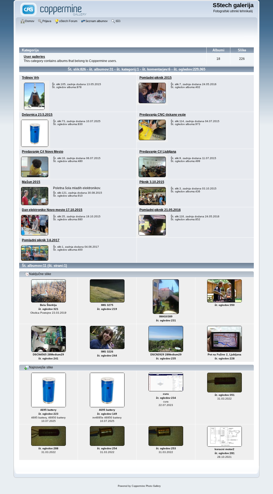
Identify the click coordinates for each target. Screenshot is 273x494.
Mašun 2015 (31, 182)
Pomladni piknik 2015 (155, 78)
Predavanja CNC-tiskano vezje (162, 115)
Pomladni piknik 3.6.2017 (40, 240)
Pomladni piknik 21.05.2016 (160, 210)
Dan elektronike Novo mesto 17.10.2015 (52, 210)
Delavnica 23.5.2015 (37, 115)
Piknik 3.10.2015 (151, 182)
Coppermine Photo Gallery (146, 486)
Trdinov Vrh (30, 78)
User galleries (34, 57)
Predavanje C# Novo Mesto (42, 151)
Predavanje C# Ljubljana (157, 151)
